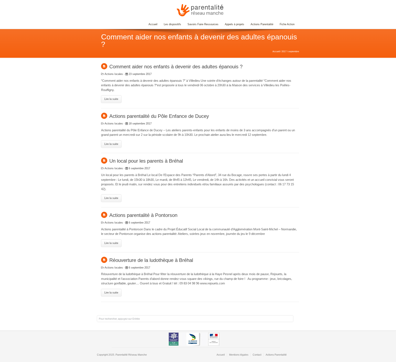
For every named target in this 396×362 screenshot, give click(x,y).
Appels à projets (234, 24)
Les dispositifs (171, 24)
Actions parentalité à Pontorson (143, 215)
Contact (257, 354)
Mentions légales (238, 354)
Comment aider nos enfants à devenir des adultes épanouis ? (176, 66)
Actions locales (114, 74)
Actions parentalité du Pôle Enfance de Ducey (159, 116)
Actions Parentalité (262, 24)
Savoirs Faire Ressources (201, 24)
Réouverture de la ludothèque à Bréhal (151, 260)
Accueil (152, 24)
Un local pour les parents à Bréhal (146, 161)
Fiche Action (287, 24)
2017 (284, 51)
